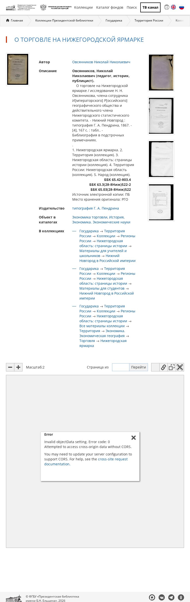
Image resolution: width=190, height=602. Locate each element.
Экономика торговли (89, 217)
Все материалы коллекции (102, 325)
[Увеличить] (18, 367)
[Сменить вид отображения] (155, 367)
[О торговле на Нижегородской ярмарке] (17, 69)
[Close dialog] (133, 437)
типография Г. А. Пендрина (95, 208)
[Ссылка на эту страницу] (163, 367)
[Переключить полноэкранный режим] (180, 367)
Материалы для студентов (101, 288)
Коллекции (83, 7)
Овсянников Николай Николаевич (101, 62)
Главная (17, 20)
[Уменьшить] (10, 367)
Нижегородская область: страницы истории (103, 243)
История (116, 217)
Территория (89, 330)
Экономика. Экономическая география (102, 333)
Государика (114, 20)
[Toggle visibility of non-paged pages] (171, 367)
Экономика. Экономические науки (101, 222)
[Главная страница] (22, 7)
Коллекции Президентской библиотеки (64, 20)
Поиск (132, 7)
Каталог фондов (109, 7)
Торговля (87, 340)
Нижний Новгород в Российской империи (107, 258)
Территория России (149, 20)
